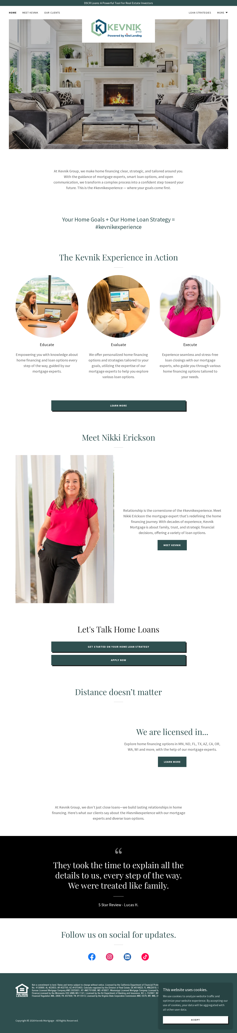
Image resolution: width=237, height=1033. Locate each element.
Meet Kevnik (172, 545)
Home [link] (12, 12)
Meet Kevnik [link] (30, 12)
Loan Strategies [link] (200, 12)
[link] (118, 11)
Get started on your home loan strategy (118, 646)
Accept (195, 1019)
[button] (222, 12)
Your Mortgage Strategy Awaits (97, 100)
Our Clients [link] (52, 12)
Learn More (118, 405)
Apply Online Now (151, 100)
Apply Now (118, 660)
